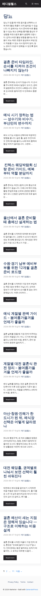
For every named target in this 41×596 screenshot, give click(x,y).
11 (13, 571)
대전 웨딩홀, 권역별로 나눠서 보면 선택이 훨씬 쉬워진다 (20, 471)
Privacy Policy (13, 582)
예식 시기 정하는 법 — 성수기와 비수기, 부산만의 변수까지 (18, 118)
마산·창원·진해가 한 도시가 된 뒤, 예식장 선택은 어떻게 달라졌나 (19, 419)
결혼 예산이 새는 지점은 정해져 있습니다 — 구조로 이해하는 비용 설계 (20, 523)
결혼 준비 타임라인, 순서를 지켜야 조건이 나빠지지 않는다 (19, 65)
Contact (30, 582)
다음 (19, 571)
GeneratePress (32, 589)
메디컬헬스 (9, 4)
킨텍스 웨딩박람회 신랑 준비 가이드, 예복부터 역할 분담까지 (20, 168)
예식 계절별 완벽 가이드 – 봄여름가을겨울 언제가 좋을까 (20, 317)
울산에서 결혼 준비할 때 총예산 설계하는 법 (20, 219)
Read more (10, 101)
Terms (23, 582)
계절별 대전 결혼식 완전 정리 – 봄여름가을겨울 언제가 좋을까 (20, 367)
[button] (26, 4)
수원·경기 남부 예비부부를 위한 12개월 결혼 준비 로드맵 (20, 267)
